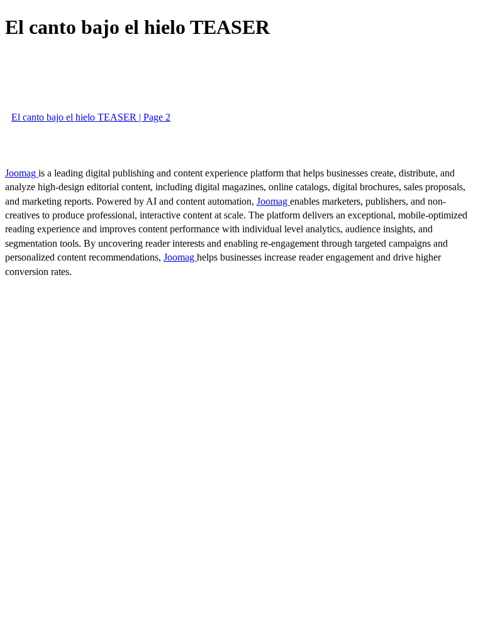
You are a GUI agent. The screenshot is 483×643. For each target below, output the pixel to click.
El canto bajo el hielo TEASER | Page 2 (90, 117)
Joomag (21, 173)
